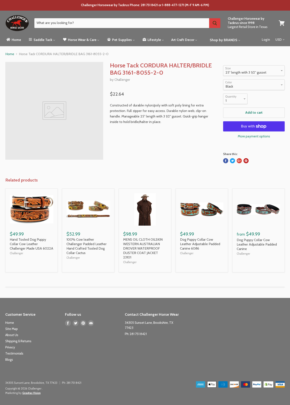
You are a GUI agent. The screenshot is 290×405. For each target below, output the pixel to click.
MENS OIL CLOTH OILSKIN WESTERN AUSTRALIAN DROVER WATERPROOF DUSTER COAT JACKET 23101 (143, 248)
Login (266, 40)
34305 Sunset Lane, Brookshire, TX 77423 (31, 382)
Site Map (11, 329)
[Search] (214, 23)
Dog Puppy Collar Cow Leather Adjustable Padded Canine (257, 244)
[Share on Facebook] (225, 160)
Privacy (10, 347)
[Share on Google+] (239, 160)
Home (9, 54)
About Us (11, 335)
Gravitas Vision (31, 393)
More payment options (254, 136)
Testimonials (14, 353)
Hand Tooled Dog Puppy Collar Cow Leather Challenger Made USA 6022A (31, 243)
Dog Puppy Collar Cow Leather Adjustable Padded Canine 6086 (200, 243)
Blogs (9, 360)
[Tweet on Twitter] (232, 160)
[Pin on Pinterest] (246, 160)
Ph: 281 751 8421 (136, 334)
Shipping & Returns (18, 341)
